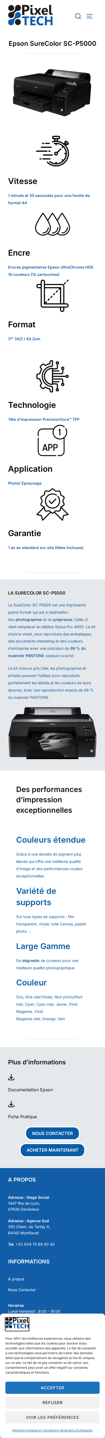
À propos (16, 1279)
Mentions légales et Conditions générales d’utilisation (52, 1430)
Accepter (52, 1387)
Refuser (53, 1402)
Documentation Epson (30, 1089)
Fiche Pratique (22, 1116)
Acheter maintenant (53, 1150)
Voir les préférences (52, 1417)
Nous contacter (52, 1133)
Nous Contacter (22, 1289)
